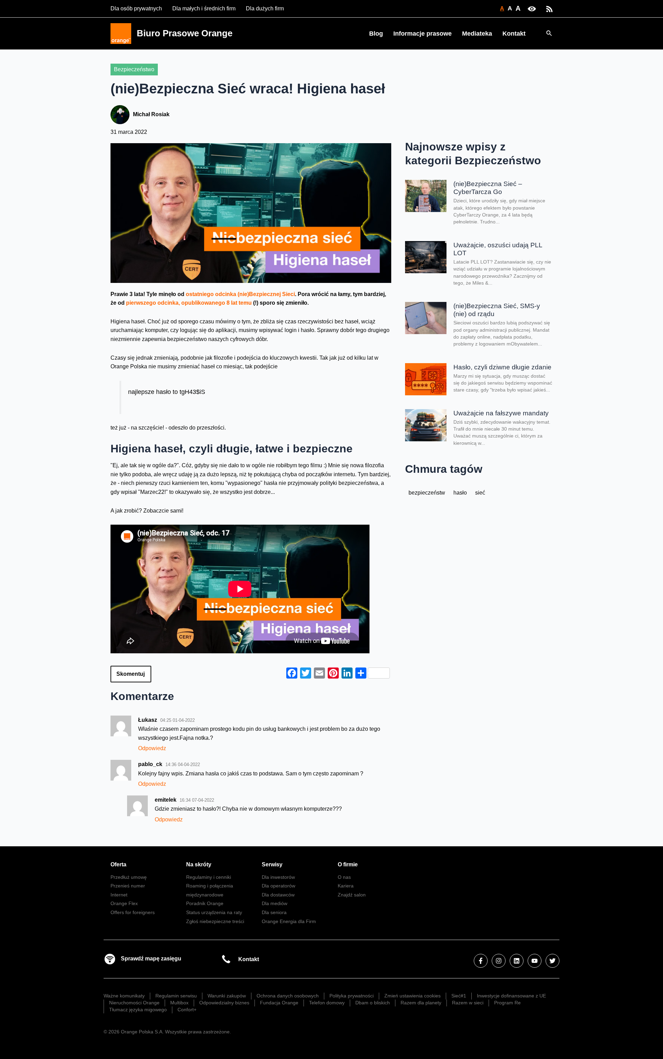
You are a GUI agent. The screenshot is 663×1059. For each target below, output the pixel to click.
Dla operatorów (278, 885)
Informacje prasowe (422, 33)
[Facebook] (481, 961)
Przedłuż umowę (128, 877)
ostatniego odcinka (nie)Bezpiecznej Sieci (240, 294)
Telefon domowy (327, 1002)
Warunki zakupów (227, 995)
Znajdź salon (352, 894)
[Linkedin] (516, 961)
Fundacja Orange (279, 1002)
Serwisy (272, 864)
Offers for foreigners (132, 912)
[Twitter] (552, 961)
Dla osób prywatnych (136, 8)
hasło (460, 493)
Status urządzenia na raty (214, 912)
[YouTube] (534, 961)
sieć (480, 493)
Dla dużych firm (265, 8)
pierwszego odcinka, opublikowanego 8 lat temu (189, 303)
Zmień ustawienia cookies (412, 995)
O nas (344, 877)
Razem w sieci (467, 1002)
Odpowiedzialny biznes (224, 1002)
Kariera (346, 885)
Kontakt (514, 33)
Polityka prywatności (351, 995)
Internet (118, 894)
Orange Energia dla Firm (289, 921)
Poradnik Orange (204, 903)
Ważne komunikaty (124, 995)
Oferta (118, 864)
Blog (376, 33)
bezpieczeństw (427, 493)
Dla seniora (274, 912)
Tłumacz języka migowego (138, 1009)
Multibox (179, 1002)
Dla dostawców (278, 894)
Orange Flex (124, 903)
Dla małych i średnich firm (204, 8)
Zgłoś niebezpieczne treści (215, 921)
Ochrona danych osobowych (288, 995)
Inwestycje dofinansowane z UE (511, 995)
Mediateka (477, 33)
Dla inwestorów (278, 877)
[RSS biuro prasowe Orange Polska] (549, 8)
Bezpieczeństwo (134, 69)
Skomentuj (130, 674)
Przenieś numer (127, 885)
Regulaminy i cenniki (208, 877)
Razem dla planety (421, 1002)
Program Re (507, 1002)
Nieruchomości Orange (134, 1002)
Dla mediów (274, 903)
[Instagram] (499, 961)
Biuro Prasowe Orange (184, 33)
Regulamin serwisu (176, 995)
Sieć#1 (458, 995)
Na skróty (198, 864)
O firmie (348, 864)
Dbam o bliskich (372, 1002)
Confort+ (186, 1009)
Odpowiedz (152, 748)
